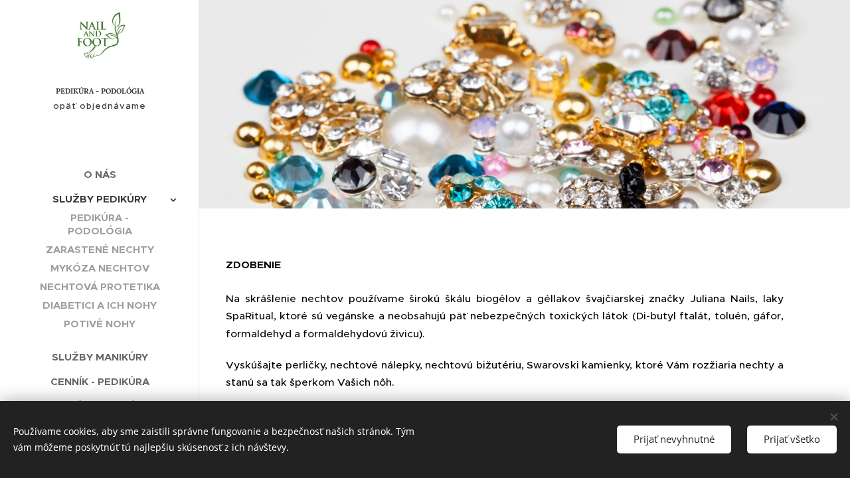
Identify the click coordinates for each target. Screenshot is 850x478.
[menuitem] (99, 174)
